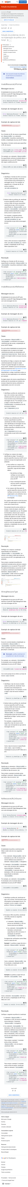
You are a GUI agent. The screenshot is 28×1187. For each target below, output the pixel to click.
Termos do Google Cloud (8, 1180)
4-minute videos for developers (9, 1149)
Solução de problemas (9, 7)
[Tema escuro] (26, 99)
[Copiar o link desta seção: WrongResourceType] (19, 592)
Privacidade (4, 1177)
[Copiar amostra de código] (26, 112)
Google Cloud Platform (6, 1169)
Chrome (3, 1164)
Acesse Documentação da (18, 67)
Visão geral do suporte (6, 1135)
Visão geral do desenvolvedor (8, 1147)
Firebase (3, 1167)
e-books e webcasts (6, 1126)
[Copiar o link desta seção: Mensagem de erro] (15, 89)
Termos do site (12, 1177)
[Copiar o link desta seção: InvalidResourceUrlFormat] (23, 84)
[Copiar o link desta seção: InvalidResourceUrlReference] (2, 289)
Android (3, 1162)
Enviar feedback (10, 77)
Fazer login (22, 2)
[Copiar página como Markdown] (8, 40)
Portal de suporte (5, 1140)
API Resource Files (12, 496)
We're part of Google (6, 1119)
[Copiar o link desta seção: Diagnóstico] (11, 173)
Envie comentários (7, 31)
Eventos (3, 1121)
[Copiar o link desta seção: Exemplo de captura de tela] (21, 122)
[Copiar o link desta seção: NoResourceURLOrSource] (23, 799)
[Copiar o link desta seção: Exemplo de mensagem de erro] (24, 109)
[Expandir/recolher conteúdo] (10, 45)
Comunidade (4, 1133)
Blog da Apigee (5, 1152)
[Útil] (8, 28)
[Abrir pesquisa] (17, 2)
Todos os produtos (5, 1172)
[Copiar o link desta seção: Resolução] (10, 258)
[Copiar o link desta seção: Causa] (6, 131)
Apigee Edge (4, 25)
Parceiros (3, 1124)
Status (3, 1138)
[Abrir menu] (2, 2)
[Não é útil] (11, 28)
